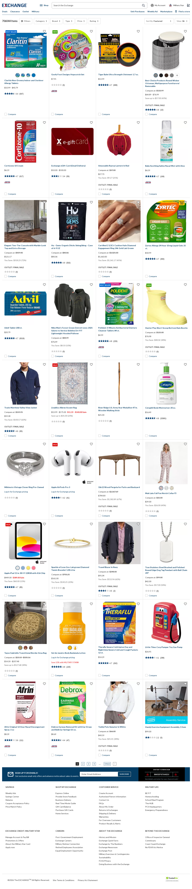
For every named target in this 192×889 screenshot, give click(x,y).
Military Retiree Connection (68, 844)
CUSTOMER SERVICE (108, 787)
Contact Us (104, 800)
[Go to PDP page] (119, 50)
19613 (107, 764)
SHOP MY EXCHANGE (66, 787)
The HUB (149, 803)
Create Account (106, 793)
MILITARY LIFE (152, 787)
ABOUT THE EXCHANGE (110, 831)
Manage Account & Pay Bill (17, 837)
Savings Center (12, 796)
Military (35, 11)
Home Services (62, 813)
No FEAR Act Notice (154, 847)
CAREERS (60, 831)
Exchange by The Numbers (111, 844)
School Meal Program (154, 800)
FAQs (101, 803)
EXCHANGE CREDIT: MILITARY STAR (22, 831)
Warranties (104, 817)
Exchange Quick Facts (108, 840)
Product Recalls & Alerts (109, 823)
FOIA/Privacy (105, 861)
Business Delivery (63, 800)
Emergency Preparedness (156, 810)
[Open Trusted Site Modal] (172, 879)
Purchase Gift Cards (64, 810)
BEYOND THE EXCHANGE (157, 831)
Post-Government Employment (69, 837)
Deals (4, 11)
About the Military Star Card (17, 844)
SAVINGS (9, 787)
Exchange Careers (64, 840)
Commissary (150, 840)
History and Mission (107, 837)
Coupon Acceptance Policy (17, 803)
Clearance (15, 11)
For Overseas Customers (110, 820)
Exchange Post (105, 850)
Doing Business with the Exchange (114, 864)
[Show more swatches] (177, 75)
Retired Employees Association (69, 847)
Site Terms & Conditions (63, 880)
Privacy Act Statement (88, 880)
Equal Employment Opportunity (69, 850)
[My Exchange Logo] (20, 5)
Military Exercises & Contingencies (114, 854)
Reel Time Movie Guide (66, 803)
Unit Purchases (138, 11)
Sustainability (105, 857)
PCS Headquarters (153, 806)
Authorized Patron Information (112, 796)
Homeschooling (152, 796)
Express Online (62, 793)
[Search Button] (143, 5)
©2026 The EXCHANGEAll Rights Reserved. (28, 880)
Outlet (25, 11)
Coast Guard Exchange (155, 844)
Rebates (9, 800)
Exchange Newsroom (108, 847)
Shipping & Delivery (107, 813)
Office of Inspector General (157, 837)
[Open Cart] (188, 5)
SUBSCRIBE (124, 774)
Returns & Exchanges (108, 810)
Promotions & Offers (14, 840)
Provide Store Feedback (66, 796)
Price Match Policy (13, 806)
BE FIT (148, 793)
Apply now (10, 847)
